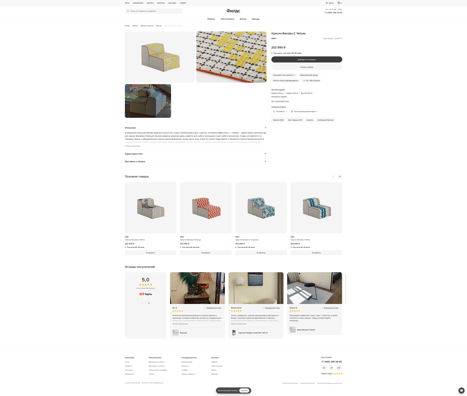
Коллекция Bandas (325, 120)
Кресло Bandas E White (300, 240)
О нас (127, 362)
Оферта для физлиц (290, 383)
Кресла (310, 120)
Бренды (256, 19)
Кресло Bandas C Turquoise (246, 240)
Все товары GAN (295, 120)
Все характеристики (280, 101)
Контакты (129, 370)
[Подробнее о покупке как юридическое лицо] (294, 75)
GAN (273, 38)
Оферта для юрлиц (307, 383)
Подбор (183, 3)
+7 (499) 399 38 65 (333, 12)
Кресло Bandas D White (135, 240)
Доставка (172, 3)
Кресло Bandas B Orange (190, 240)
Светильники (227, 19)
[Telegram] (331, 367)
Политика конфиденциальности (329, 383)
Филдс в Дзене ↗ (189, 374)
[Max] (324, 367)
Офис (127, 3)
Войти (331, 3)
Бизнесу (150, 3)
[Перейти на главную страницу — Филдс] (233, 11)
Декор (243, 19)
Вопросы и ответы (156, 362)
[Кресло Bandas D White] (151, 208)
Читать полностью (132, 146)
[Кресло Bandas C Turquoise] (261, 208)
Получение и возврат (158, 370)
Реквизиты (129, 374)
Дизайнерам (138, 3)
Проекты (128, 366)
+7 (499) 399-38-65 (331, 361)
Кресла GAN (278, 120)
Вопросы (161, 3)
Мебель (211, 19)
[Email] (339, 367)
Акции (151, 374)
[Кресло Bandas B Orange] (206, 208)
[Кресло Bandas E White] (316, 208)
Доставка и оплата (157, 366)
